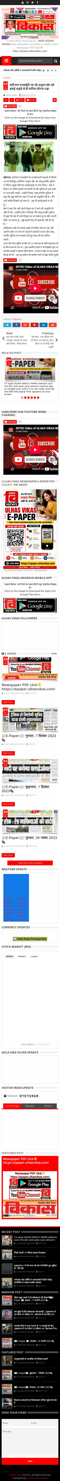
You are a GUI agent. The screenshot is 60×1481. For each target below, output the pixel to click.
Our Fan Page (12, 1106)
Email (32, 100)
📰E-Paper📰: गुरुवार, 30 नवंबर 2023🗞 (29, 839)
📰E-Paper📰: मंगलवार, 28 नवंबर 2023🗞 (33, 1387)
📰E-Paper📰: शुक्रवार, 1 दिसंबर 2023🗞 (25, 788)
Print (20, 100)
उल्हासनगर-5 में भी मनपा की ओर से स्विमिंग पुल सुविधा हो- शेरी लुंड (35, 1267)
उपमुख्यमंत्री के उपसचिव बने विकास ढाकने (31, 1358)
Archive (48, 1106)
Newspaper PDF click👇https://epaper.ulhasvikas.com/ (28, 686)
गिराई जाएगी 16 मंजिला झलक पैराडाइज (30, 1252)
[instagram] (27, 2)
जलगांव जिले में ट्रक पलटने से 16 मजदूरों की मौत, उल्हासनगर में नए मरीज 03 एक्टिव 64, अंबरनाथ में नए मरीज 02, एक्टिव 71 (35, 1328)
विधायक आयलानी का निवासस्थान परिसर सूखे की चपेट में (35, 1401)
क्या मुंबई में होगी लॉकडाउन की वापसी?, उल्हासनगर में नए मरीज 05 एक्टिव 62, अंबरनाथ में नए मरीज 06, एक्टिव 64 (35, 1314)
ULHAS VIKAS (16, 1475)
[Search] (55, 61)
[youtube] (22, 2)
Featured (16, 319)
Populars (30, 1106)
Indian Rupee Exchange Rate (31, 939)
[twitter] (32, 2)
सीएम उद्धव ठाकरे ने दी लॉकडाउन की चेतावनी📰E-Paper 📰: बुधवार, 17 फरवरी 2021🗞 (34, 1299)
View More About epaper (30, 863)
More (54, 653)
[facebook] (37, 2)
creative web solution (37, 1478)
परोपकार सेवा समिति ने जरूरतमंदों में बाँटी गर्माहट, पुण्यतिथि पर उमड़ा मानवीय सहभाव (33, 1281)
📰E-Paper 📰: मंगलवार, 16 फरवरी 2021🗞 (34, 1340)
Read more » (8, 702)
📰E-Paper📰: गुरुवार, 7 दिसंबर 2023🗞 (29, 737)
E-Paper (10, 653)
